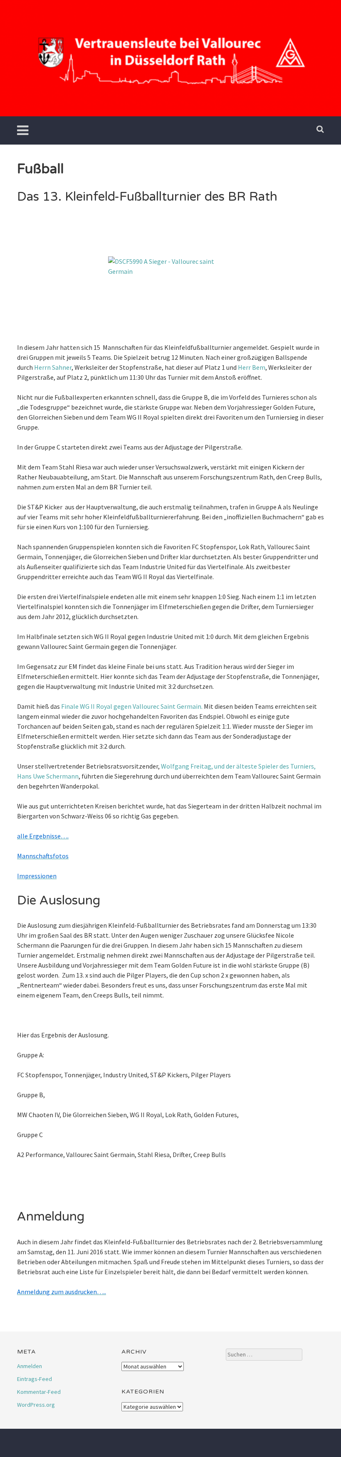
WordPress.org (36, 1404)
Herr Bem (251, 367)
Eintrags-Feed (34, 1379)
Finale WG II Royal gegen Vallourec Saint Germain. (132, 706)
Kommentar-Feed (39, 1392)
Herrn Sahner (53, 367)
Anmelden (29, 1366)
